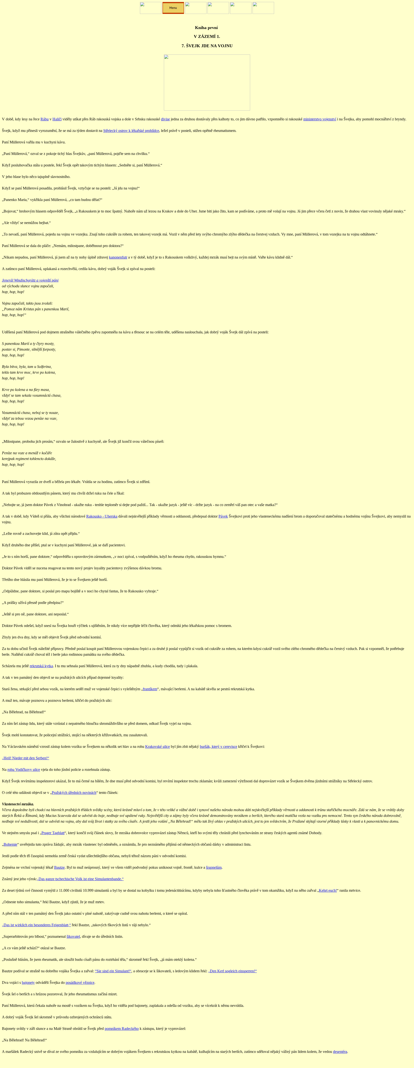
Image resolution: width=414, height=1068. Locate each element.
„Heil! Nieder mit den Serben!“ (25, 758)
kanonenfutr (118, 257)
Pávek (223, 516)
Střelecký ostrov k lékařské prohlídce (131, 131)
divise (165, 119)
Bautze (59, 867)
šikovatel (73, 936)
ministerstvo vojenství (319, 119)
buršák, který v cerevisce (218, 746)
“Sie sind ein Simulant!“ (113, 971)
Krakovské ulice (157, 746)
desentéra (340, 1052)
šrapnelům (214, 867)
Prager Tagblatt (52, 833)
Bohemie (10, 844)
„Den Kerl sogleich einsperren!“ (232, 971)
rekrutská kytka (41, 666)
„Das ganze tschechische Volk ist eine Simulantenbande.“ (80, 879)
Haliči (57, 119)
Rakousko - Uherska (101, 516)
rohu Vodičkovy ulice (23, 769)
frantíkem (150, 689)
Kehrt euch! (328, 890)
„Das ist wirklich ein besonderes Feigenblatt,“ (36, 925)
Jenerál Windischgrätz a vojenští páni (30, 280)
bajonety (28, 982)
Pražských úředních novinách (74, 793)
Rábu (44, 119)
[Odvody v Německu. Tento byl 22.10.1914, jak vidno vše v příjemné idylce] (207, 109)
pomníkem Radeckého (122, 1029)
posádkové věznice (80, 982)
